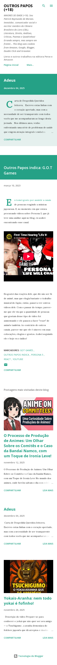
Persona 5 (37, 354)
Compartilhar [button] (12, 139)
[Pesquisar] (44, 6)
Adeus (10, 80)
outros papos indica (17, 354)
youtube (18, 359)
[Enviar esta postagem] (6, 365)
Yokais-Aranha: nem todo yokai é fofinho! (28, 600)
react (7, 359)
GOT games (27, 350)
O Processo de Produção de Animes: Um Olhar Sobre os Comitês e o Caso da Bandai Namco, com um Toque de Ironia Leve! (28, 445)
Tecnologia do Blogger (30, 656)
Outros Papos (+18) (18, 7)
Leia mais (48, 490)
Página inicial (11, 64)
